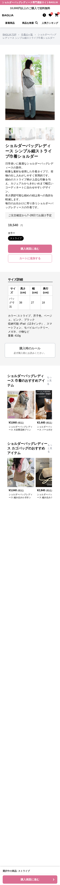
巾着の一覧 (27, 34)
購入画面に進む (30, 248)
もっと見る (49, 380)
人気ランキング (50, 23)
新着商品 (10, 23)
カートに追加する (30, 258)
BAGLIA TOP (9, 34)
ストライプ (16, 238)
